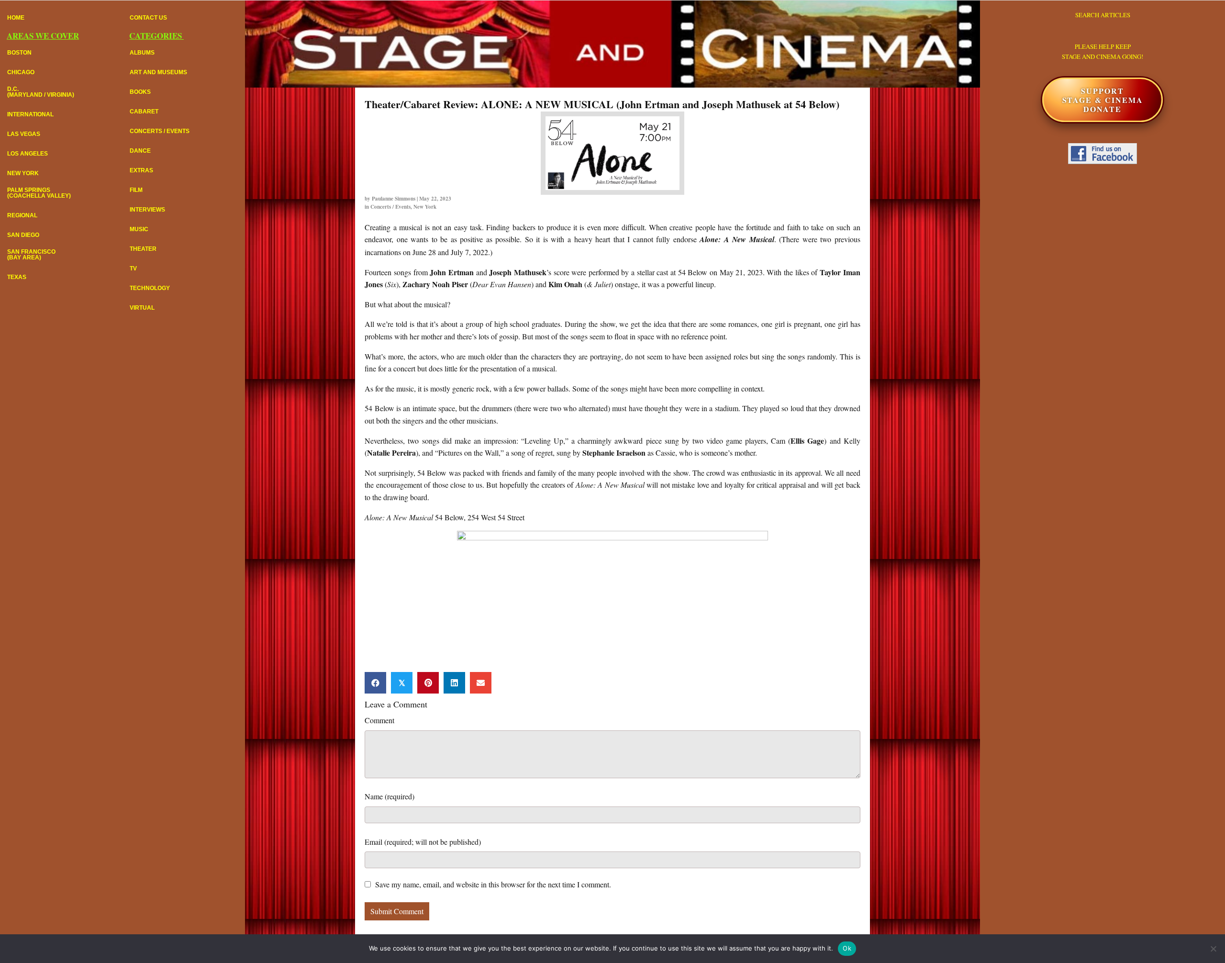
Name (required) (389, 796)
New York (424, 207)
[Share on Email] (480, 683)
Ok (847, 948)
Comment (379, 720)
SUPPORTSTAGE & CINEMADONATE (1102, 99)
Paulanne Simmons (393, 198)
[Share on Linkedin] (454, 683)
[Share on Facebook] (375, 683)
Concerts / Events (390, 207)
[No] (1213, 948)
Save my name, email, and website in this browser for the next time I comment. (493, 884)
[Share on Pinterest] (428, 683)
